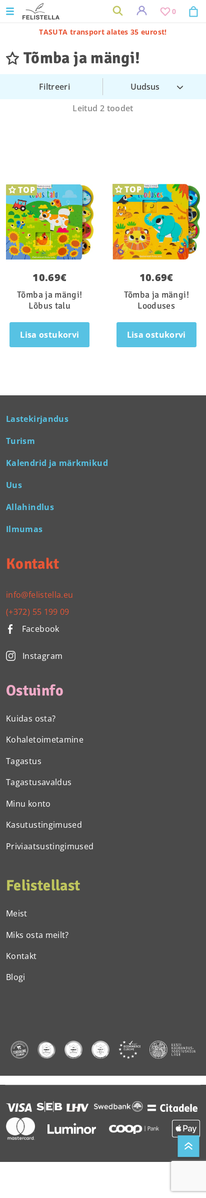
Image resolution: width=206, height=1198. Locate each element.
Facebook (39, 628)
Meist (17, 913)
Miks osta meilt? (37, 934)
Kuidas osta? (31, 718)
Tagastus (24, 761)
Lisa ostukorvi (49, 334)
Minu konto (28, 803)
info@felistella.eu (39, 594)
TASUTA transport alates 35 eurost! (102, 32)
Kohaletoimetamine (45, 739)
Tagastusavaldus (39, 782)
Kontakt (21, 956)
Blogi (16, 977)
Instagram (42, 655)
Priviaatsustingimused (50, 846)
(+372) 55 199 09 (38, 611)
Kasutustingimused (44, 824)
